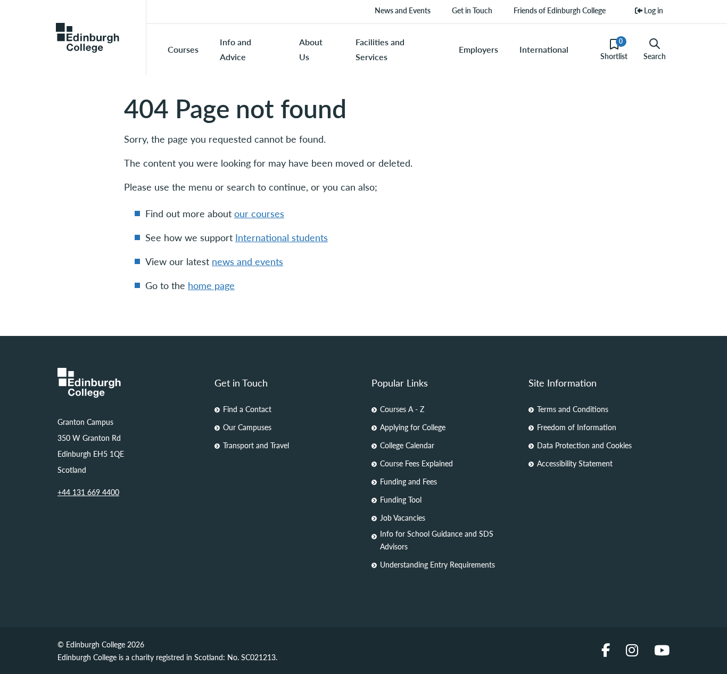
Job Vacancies (402, 517)
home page (211, 285)
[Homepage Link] (128, 383)
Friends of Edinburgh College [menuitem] (560, 10)
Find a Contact (247, 409)
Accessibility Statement (575, 463)
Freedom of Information (576, 427)
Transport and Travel (256, 445)
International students (281, 237)
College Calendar (407, 445)
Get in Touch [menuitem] (472, 10)
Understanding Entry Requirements (437, 564)
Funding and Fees (408, 481)
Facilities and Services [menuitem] (380, 49)
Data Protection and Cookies (584, 445)
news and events (247, 261)
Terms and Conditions (572, 409)
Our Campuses (247, 427)
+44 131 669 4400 (88, 492)
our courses (259, 213)
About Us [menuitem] (311, 49)
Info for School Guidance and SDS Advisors (436, 540)
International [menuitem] (543, 49)
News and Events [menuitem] (403, 10)
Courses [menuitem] (183, 49)
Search (654, 56)
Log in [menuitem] (652, 10)
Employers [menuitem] (478, 49)
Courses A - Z (402, 409)
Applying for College (412, 427)
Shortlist (613, 49)
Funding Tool (401, 499)
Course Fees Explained (416, 463)
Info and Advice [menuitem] (235, 49)
